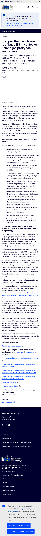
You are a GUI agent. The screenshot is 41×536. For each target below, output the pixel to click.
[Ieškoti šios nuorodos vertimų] (3, 298)
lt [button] (28, 7)
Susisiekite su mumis (9, 471)
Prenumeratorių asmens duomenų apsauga (16, 442)
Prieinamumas (6, 439)
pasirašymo (20, 352)
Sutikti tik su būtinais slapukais (21, 531)
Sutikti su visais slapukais (19, 526)
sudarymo (30, 352)
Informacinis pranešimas (10, 386)
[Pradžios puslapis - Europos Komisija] (7, 6)
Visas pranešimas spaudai (11, 346)
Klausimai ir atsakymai (9, 382)
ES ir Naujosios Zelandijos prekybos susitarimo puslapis (20, 358)
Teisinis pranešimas (8, 490)
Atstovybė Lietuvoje (8, 402)
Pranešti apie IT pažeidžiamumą (12, 475)
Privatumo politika (8, 486)
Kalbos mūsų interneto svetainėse (13, 479)
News (5, 36)
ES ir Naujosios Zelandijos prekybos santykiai (17, 390)
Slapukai (4, 483)
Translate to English (12, 23)
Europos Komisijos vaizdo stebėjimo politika (16, 446)
